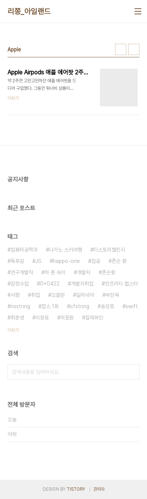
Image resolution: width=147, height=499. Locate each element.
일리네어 (85, 295)
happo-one (66, 261)
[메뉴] (138, 11)
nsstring (20, 306)
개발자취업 (82, 284)
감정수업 (20, 284)
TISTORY (76, 489)
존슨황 (108, 272)
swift (132, 306)
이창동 (42, 318)
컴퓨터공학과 (24, 250)
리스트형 (133, 49)
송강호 (107, 306)
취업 (35, 295)
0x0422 (50, 284)
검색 (132, 372)
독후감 (17, 261)
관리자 (99, 489)
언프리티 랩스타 (121, 284)
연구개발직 (22, 272)
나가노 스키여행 (65, 250)
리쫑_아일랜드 (29, 11)
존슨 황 (119, 261)
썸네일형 (120, 49)
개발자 (83, 272)
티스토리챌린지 (109, 250)
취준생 (17, 318)
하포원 (67, 318)
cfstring (79, 306)
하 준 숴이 (55, 272)
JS (38, 261)
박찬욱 (112, 295)
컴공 (95, 261)
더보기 (13, 330)
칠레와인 (94, 318)
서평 (15, 295)
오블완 (58, 295)
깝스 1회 (50, 306)
